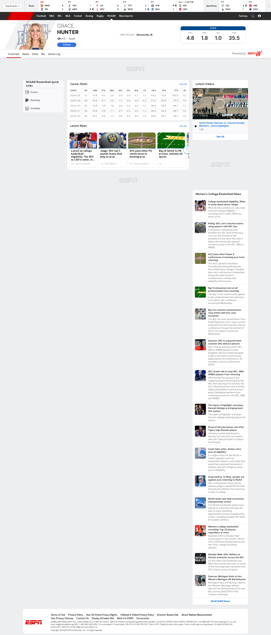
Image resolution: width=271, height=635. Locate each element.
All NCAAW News (220, 601)
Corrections (142, 618)
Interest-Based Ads (167, 615)
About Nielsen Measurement (196, 615)
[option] (83, 149)
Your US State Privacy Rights (101, 615)
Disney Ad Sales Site (103, 618)
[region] (134, 103)
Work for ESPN (125, 618)
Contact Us (82, 618)
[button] (252, 16)
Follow (67, 44)
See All (220, 136)
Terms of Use (58, 615)
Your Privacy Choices (62, 618)
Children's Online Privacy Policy (137, 615)
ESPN (20, 16)
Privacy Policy (75, 615)
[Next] (268, 6)
